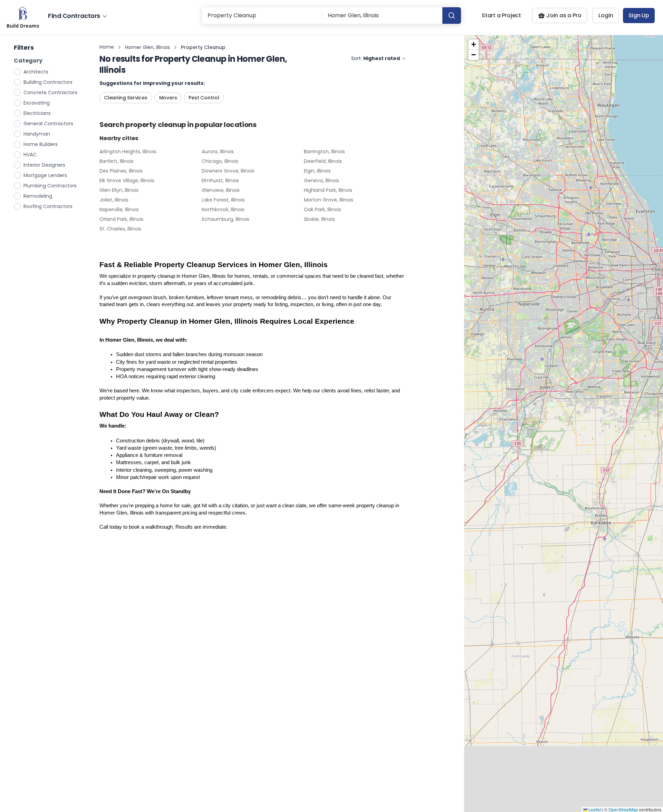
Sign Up (638, 15)
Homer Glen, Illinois (147, 47)
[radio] (17, 71)
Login (605, 15)
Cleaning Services (125, 97)
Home (106, 46)
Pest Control (204, 97)
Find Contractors (74, 15)
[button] (473, 44)
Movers (168, 97)
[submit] (451, 15)
